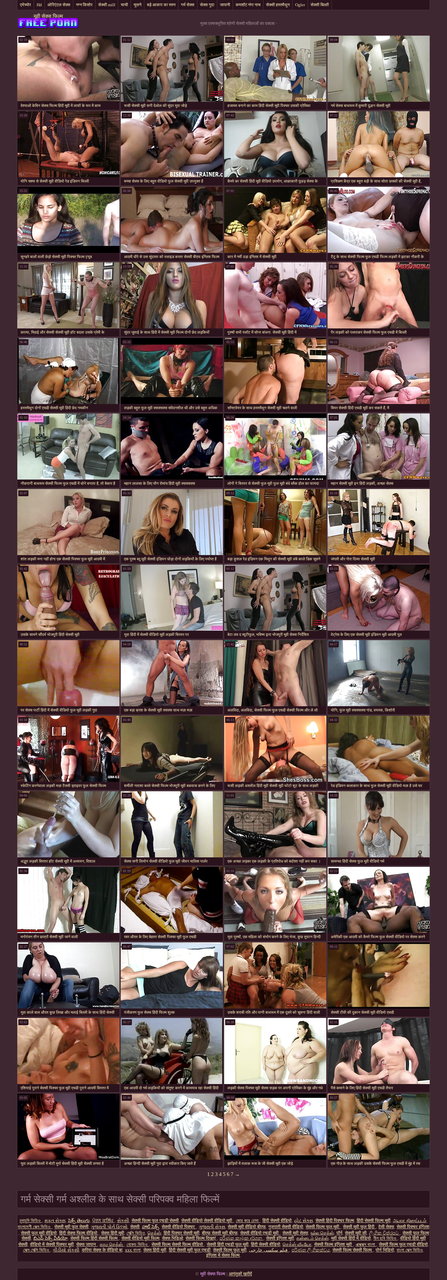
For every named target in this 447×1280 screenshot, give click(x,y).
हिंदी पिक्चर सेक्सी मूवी (181, 1233)
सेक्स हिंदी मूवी (112, 1233)
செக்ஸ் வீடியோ (297, 1244)
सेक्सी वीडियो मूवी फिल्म (140, 1238)
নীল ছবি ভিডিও (385, 1238)
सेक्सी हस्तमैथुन (278, 4)
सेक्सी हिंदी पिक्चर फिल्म (334, 1220)
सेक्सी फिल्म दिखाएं (201, 1238)
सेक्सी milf (106, 4)
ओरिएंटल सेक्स (58, 4)
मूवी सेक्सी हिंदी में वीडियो (351, 1238)
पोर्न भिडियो (385, 1250)
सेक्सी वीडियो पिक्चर (179, 1226)
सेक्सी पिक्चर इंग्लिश (413, 1226)
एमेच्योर (25, 4)
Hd (39, 4)
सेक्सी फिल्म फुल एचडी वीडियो (403, 1244)
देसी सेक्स (386, 1226)
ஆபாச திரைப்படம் (409, 1220)
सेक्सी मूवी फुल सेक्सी (71, 1226)
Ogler (300, 4)
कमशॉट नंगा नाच (248, 4)
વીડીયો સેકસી (66, 1250)
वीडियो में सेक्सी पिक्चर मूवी (52, 1244)
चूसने (137, 4)
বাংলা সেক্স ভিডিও (410, 1250)
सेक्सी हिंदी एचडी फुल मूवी (227, 1244)
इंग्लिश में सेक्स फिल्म (223, 1255)
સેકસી (123, 1220)
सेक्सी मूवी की (356, 1233)
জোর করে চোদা (248, 1220)
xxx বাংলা (133, 1250)
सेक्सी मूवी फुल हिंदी (359, 1226)
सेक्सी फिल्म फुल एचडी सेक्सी (155, 1220)
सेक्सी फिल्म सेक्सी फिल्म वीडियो (178, 1244)
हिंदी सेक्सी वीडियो (277, 1220)
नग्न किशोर (84, 4)
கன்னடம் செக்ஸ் (312, 1238)
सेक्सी (134, 1226)
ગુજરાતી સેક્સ (212, 1226)
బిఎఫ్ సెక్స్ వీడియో (50, 1238)
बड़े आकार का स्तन (161, 4)
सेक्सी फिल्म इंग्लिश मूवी (333, 1244)
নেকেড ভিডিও (138, 1244)
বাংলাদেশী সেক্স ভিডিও (35, 1226)
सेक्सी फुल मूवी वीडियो (39, 1233)
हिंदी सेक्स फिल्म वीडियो (78, 1233)
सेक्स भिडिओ (172, 1238)
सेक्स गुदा (207, 4)
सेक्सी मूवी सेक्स (295, 1233)
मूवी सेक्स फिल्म (48, 16)
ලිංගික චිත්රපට (384, 1233)
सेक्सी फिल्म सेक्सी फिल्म (352, 1250)
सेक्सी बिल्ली (320, 4)
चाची (124, 4)
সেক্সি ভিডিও (136, 1233)
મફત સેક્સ (55, 1220)
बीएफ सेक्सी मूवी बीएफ (220, 1233)
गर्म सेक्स (187, 4)
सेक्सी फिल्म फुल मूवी (323, 1226)
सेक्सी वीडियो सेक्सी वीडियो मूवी (207, 1220)
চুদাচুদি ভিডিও (31, 1220)
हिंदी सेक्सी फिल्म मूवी (373, 1220)
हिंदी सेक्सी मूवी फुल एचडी (189, 1250)
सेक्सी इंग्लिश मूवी (280, 1238)
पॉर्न (339, 1233)
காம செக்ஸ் (112, 1244)
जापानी (225, 4)
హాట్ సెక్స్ (150, 1226)
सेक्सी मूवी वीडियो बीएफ (247, 1226)
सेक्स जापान (86, 1244)
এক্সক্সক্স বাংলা (366, 1244)
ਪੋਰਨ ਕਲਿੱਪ (103, 1220)
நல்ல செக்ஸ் (322, 1233)
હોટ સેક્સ (303, 1220)
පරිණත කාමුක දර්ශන (241, 1238)
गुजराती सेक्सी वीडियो (285, 1226)
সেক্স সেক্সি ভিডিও (36, 1250)
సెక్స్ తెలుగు (79, 1220)
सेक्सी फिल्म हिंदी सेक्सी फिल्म (94, 1238)
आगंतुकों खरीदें (240, 1273)
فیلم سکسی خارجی (269, 1250)
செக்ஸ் (154, 1233)
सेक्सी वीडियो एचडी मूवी (260, 1233)
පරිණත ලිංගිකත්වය (311, 1250)
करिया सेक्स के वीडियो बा (102, 1250)
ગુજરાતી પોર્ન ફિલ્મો (109, 1226)
